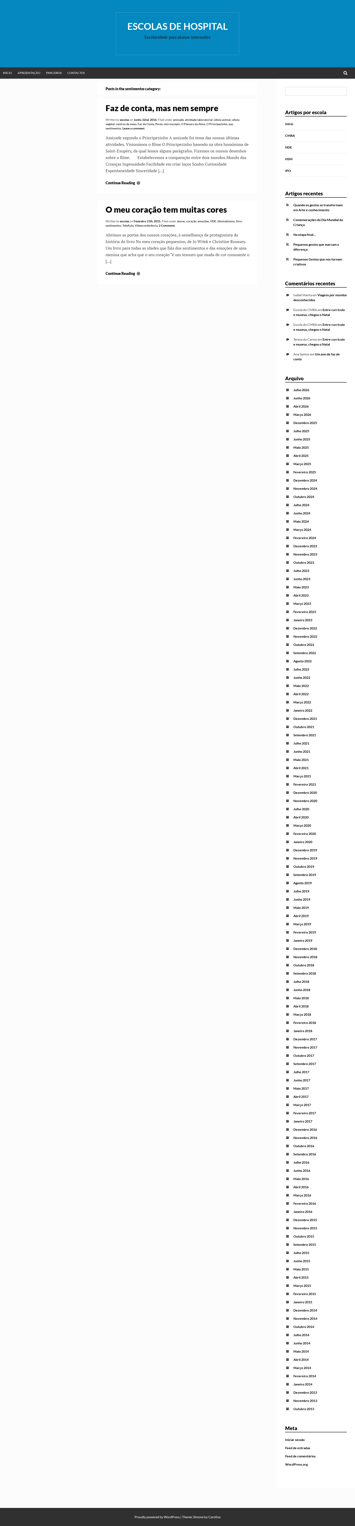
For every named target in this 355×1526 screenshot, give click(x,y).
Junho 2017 (301, 1080)
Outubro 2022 (303, 645)
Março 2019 (302, 924)
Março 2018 (302, 1014)
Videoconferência (146, 225)
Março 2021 (302, 776)
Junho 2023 (301, 579)
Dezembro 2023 (305, 546)
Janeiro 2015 (302, 1302)
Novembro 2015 (305, 1228)
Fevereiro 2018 (304, 1023)
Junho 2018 (301, 990)
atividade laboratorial (198, 119)
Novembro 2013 (305, 1401)
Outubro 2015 (303, 1236)
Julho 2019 (301, 891)
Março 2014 (302, 1368)
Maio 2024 (301, 521)
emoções (203, 221)
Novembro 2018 (305, 957)
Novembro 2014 (305, 1318)
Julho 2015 (301, 1253)
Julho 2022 (301, 669)
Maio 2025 (301, 447)
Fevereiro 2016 (304, 1203)
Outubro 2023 (303, 562)
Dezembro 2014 (305, 1310)
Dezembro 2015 (305, 1220)
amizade (178, 119)
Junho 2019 (301, 899)
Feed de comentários (300, 1456)
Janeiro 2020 (302, 842)
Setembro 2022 (304, 653)
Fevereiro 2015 (304, 1294)
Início (7, 73)
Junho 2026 (301, 398)
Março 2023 (302, 603)
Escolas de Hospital (177, 26)
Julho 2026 (301, 390)
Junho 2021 (301, 751)
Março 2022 (302, 702)
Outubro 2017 (303, 1055)
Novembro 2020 (305, 801)
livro (239, 221)
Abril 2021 (301, 768)
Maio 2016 (301, 1179)
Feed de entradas (297, 1448)
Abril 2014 (301, 1359)
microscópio (172, 124)
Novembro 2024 (305, 488)
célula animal (222, 119)
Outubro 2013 (303, 1409)
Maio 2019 (301, 907)
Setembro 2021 (304, 735)
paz (231, 124)
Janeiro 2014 (302, 1384)
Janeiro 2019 (302, 940)
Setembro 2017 (304, 1064)
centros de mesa (126, 124)
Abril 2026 (301, 406)
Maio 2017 (301, 1088)
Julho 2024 (301, 505)
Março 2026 (302, 414)
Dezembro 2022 (305, 628)
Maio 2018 (301, 998)
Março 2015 (302, 1285)
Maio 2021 (301, 760)
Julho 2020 (301, 809)
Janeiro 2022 (302, 710)
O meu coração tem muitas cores (166, 209)
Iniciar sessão (295, 1440)
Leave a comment (133, 128)
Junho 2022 (301, 677)
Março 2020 (302, 825)
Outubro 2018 (303, 965)
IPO (288, 171)
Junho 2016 (301, 1170)
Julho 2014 (301, 1335)
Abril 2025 (301, 456)
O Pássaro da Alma (193, 124)
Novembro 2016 (305, 1138)
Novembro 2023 (305, 554)
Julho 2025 (301, 431)
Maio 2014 (301, 1351)
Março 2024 (302, 529)
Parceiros (54, 73)
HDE (213, 221)
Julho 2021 (301, 743)
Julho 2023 (301, 571)
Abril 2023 (301, 595)
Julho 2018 (301, 981)
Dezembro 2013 (305, 1392)
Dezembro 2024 (305, 480)
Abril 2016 (301, 1187)
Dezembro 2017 (305, 1039)
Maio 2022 (301, 686)
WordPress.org (296, 1464)
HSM (289, 159)
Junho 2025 (301, 439)
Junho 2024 (301, 513)
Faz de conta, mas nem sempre (162, 108)
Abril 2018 (301, 1006)
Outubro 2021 (303, 727)
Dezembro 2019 (305, 850)
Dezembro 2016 (305, 1129)
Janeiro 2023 (302, 620)
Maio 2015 (301, 1269)
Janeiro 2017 (302, 1121)
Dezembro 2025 (305, 423)
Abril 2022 (301, 694)
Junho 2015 (301, 1261)
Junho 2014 (301, 1343)
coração (191, 221)
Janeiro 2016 (302, 1212)
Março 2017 (302, 1105)
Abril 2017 (301, 1096)
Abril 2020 (301, 817)
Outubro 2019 (303, 866)
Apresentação (29, 73)
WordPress (172, 1517)
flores (159, 124)
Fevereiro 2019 (304, 932)
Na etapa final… (304, 234)
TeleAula (128, 225)
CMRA (290, 135)
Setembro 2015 (304, 1244)
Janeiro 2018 (302, 1031)
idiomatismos (226, 221)
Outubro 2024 (303, 497)
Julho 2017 (301, 1072)
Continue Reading (123, 183)
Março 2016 (302, 1195)
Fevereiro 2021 (304, 784)
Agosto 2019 (302, 883)
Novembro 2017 (305, 1047)
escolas (124, 119)
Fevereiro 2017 (304, 1113)
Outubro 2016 (303, 1146)
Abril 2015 (301, 1277)
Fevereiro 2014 (304, 1376)
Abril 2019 (301, 916)
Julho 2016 (301, 1162)
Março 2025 (302, 464)
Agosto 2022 (302, 661)
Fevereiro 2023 (304, 612)
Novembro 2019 (305, 858)
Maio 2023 (301, 587)
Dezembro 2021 (305, 718)
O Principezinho (216, 124)
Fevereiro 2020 (304, 834)
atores (181, 221)
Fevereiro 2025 (304, 472)
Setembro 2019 (304, 875)
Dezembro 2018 (305, 949)
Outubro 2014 (303, 1327)
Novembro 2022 (305, 636)
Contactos (76, 73)
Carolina (214, 1517)
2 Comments (167, 225)
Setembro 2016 (304, 1154)
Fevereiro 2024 (304, 538)
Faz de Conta (146, 124)
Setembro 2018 (304, 973)
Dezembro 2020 (305, 792)
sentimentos (113, 128)
